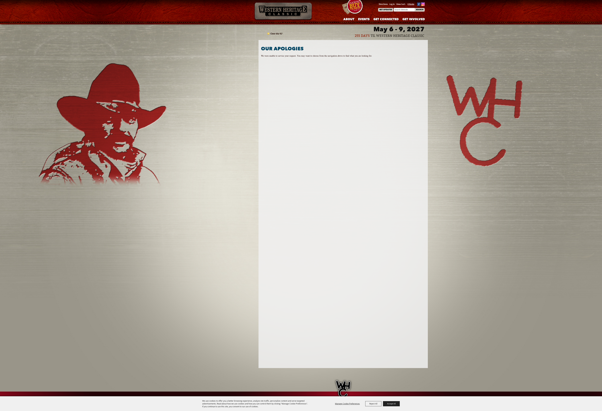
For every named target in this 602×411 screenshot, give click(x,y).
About (348, 19)
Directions (383, 4)
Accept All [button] (391, 403)
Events (364, 19)
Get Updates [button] (385, 10)
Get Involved (413, 19)
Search (419, 10)
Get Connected (386, 19)
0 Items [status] (411, 4)
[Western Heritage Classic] (283, 11)
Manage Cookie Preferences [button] (347, 403)
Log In (392, 4)
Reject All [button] (373, 403)
